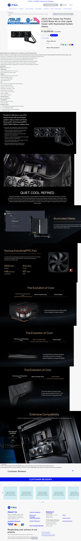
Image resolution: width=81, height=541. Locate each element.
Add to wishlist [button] (46, 38)
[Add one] (48, 35)
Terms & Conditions (35, 512)
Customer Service (67, 521)
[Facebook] (61, 45)
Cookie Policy (34, 538)
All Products (10, 12)
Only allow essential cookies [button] (48, 535)
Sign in (70, 4)
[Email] (72, 45)
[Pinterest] (70, 45)
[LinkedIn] (65, 45)
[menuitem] (13, 9)
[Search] (57, 4)
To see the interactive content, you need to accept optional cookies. (10, 494)
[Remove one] (42, 35)
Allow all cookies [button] (46, 532)
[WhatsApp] (67, 45)
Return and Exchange (33, 516)
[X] (63, 45)
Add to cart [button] (54, 35)
